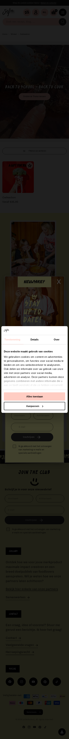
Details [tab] (34, 339)
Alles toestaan (34, 396)
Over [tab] (56, 339)
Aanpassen (32, 406)
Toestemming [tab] (12, 339)
